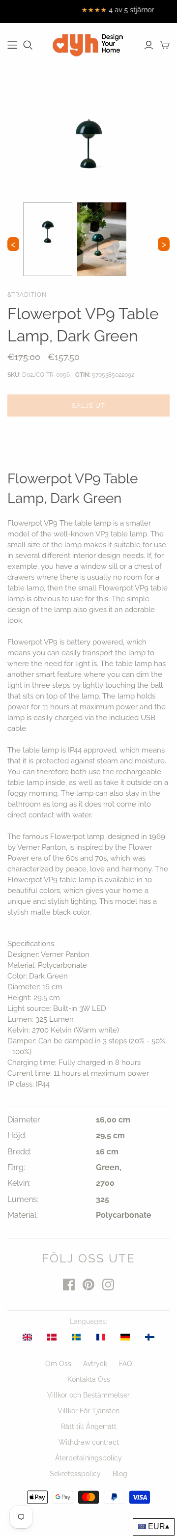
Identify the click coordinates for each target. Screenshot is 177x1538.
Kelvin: (18, 1183)
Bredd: (19, 1151)
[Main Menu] (12, 45)
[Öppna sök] (28, 45)
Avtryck (95, 1364)
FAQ (125, 1364)
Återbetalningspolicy (88, 1458)
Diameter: (24, 1119)
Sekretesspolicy (75, 1474)
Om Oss (58, 1364)
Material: (22, 1215)
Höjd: (17, 1135)
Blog (120, 1474)
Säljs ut (88, 405)
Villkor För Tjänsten (88, 1411)
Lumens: (22, 1199)
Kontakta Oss (88, 1379)
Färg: (16, 1167)
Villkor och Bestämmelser (88, 1395)
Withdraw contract (89, 1442)
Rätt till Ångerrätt (89, 1426)
